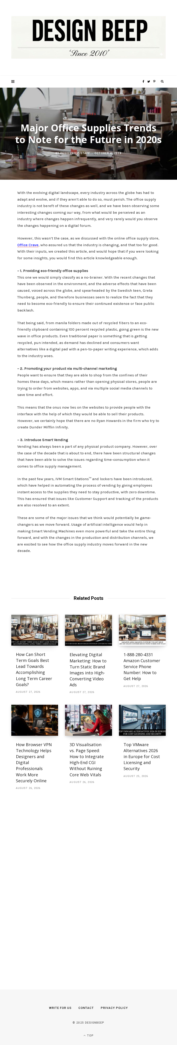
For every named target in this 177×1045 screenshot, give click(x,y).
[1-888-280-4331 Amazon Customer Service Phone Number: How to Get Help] (142, 630)
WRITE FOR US (60, 1008)
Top (90, 1035)
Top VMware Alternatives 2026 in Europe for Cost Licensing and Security (142, 756)
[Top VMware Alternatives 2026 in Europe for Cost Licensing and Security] (142, 720)
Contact (86, 1008)
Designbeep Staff (75, 153)
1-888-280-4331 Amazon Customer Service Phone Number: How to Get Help (142, 666)
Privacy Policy (114, 1008)
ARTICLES (88, 113)
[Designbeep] (88, 38)
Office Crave (27, 245)
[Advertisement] (45, 884)
